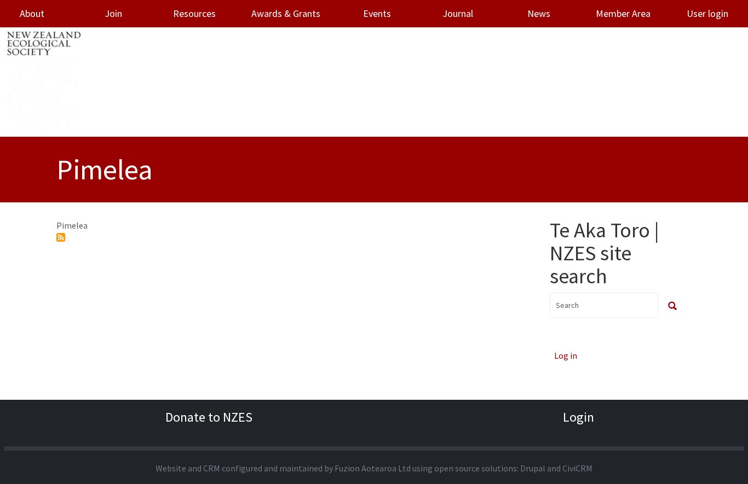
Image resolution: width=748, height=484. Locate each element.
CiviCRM (577, 468)
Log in (565, 355)
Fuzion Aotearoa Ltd (373, 468)
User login (707, 13)
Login (578, 417)
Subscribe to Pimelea (60, 237)
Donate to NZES (208, 417)
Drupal (532, 468)
